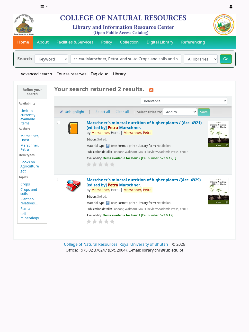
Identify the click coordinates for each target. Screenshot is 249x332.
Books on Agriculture (29, 164)
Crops (25, 184)
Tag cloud (99, 74)
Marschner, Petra (29, 147)
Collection (129, 42)
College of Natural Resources (90, 244)
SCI (23, 171)
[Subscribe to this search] (151, 89)
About (43, 42)
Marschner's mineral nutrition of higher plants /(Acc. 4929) (144, 182)
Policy (106, 42)
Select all (103, 111)
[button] (44, 7)
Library (119, 74)
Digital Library (160, 42)
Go (226, 59)
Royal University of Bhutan (143, 244)
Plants (25, 208)
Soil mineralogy (29, 216)
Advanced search (36, 74)
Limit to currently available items (27, 117)
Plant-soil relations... (29, 201)
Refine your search (32, 91)
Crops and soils (28, 191)
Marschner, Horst (29, 138)
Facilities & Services (74, 42)
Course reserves (71, 74)
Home (23, 42)
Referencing (193, 42)
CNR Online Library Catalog (26, 7)
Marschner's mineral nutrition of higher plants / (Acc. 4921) (144, 125)
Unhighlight (74, 111)
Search (24, 59)
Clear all (122, 111)
